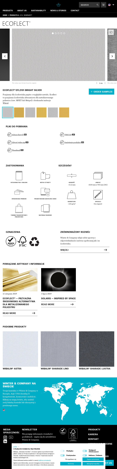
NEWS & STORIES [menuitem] (58, 10)
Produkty (94, 429)
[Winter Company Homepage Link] (58, 4)
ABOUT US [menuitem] (22, 10)
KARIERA (93, 434)
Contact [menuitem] (75, 10)
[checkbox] (62, 451)
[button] (16, 446)
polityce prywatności (45, 460)
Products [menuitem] (8, 10)
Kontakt (93, 439)
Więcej (6, 103)
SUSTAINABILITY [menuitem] (38, 10)
